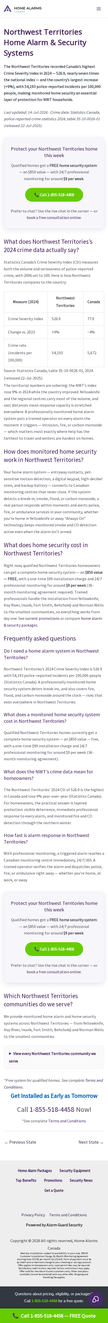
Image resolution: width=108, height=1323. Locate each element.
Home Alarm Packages (35, 1170)
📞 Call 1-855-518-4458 (54, 194)
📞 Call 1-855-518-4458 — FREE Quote (54, 1315)
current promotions (42, 618)
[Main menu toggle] (98, 8)
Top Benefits (26, 1180)
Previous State (20, 1142)
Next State (91, 1142)
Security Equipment (75, 1170)
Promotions (53, 1180)
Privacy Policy (33, 1214)
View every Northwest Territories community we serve (52, 1057)
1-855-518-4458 (52, 1109)
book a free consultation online (54, 217)
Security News (81, 1180)
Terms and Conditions (67, 1120)
